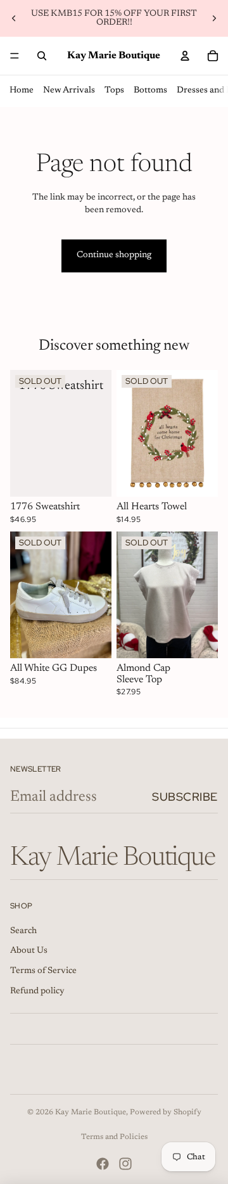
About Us (29, 950)
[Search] (42, 56)
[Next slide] (214, 18)
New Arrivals (69, 90)
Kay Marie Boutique (90, 1112)
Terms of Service (43, 971)
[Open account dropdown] (185, 56)
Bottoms (150, 90)
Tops (114, 90)
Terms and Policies (114, 1137)
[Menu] (14, 55)
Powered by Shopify (165, 1112)
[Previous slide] (14, 18)
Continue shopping (114, 255)
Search (23, 931)
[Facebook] (102, 1163)
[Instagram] (125, 1163)
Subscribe (185, 796)
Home (22, 90)
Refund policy (37, 991)
